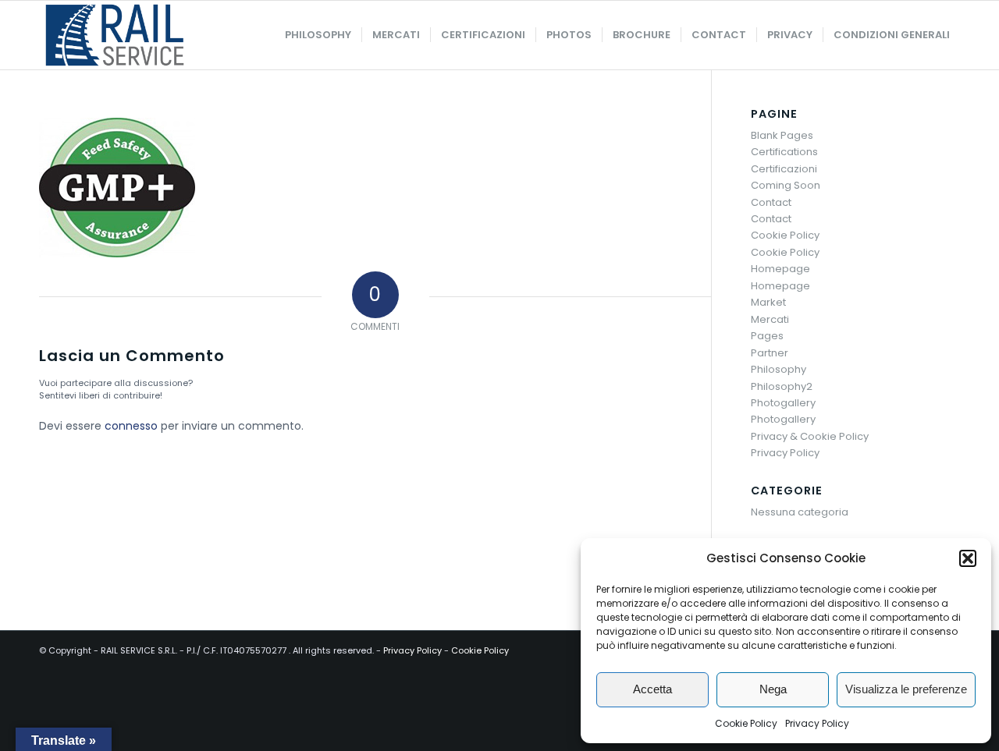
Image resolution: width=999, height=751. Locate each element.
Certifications (784, 151)
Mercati (770, 319)
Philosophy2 (781, 386)
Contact (771, 202)
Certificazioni (784, 168)
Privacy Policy (817, 723)
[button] (968, 558)
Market (768, 302)
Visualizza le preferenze (906, 689)
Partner (769, 352)
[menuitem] (318, 35)
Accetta (652, 689)
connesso (131, 426)
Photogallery (783, 402)
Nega (773, 689)
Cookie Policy (746, 723)
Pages (767, 335)
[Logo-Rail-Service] (114, 35)
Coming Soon (785, 185)
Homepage (780, 268)
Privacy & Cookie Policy (810, 436)
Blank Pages (782, 135)
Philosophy (778, 369)
